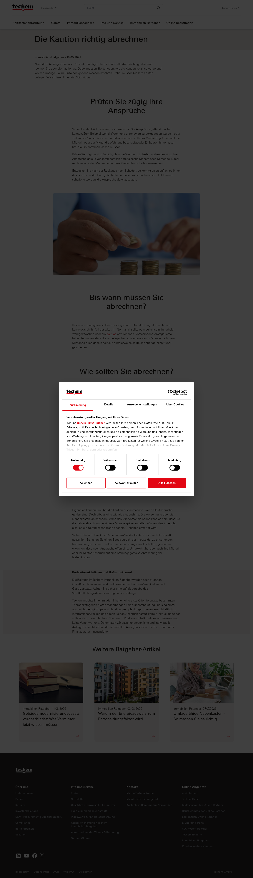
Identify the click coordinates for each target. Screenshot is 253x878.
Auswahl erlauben (126, 483)
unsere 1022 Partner (91, 423)
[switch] (110, 468)
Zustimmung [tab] (77, 405)
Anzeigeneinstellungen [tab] (142, 404)
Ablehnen (86, 483)
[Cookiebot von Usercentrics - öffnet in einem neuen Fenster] (170, 392)
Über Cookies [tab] (175, 404)
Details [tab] (108, 404)
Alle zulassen (167, 483)
